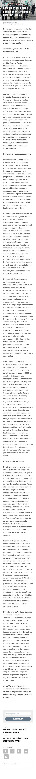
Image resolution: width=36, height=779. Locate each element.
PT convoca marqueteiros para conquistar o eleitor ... (14, 731)
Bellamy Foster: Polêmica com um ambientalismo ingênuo (15, 739)
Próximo (5, 736)
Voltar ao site (10, 1)
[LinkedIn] (19, 751)
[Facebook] (5, 751)
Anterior (5, 727)
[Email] (26, 751)
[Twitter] (12, 751)
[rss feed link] (6, 756)
